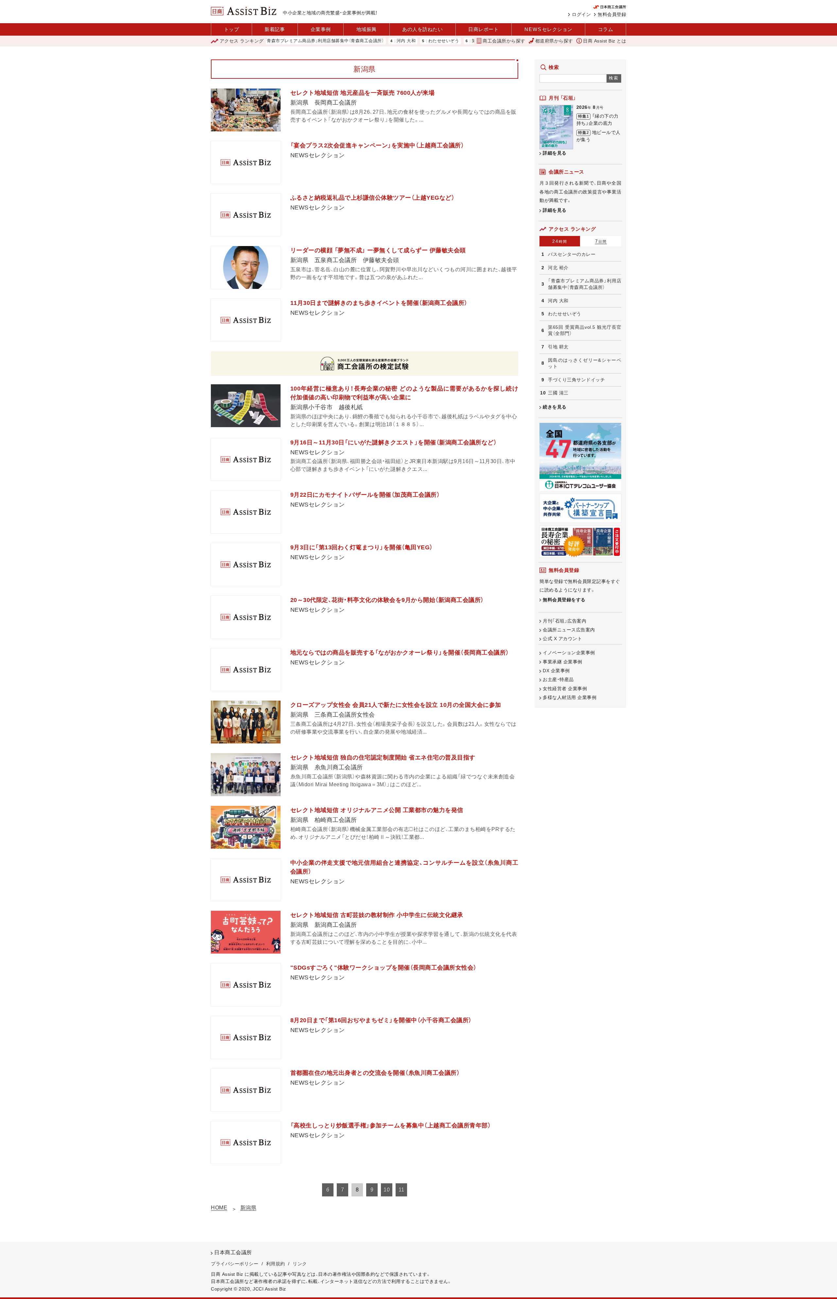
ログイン (581, 14)
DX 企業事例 (556, 670)
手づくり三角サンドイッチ (576, 379)
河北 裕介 (558, 267)
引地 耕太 (558, 346)
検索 (614, 77)
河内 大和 (370, 41)
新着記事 (275, 29)
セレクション (548, 29)
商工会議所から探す (504, 40)
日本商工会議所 (233, 1252)
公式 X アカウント (562, 638)
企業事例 (321, 29)
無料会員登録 (612, 14)
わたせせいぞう (407, 41)
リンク (300, 1263)
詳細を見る (555, 153)
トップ (231, 29)
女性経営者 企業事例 (565, 688)
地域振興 (366, 29)
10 (387, 1189)
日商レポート (483, 29)
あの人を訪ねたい (422, 29)
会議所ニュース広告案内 (569, 629)
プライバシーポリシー (234, 1263)
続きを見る (555, 406)
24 (559, 241)
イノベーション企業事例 (569, 652)
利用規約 (275, 1263)
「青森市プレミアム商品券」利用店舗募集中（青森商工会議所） (288, 41)
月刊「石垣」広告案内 (564, 621)
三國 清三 (558, 392)
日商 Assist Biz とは (604, 40)
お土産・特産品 (558, 679)
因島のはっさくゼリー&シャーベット (584, 363)
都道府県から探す (554, 40)
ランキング (242, 40)
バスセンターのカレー (571, 254)
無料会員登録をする (564, 599)
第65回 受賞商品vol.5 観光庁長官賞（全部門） (584, 330)
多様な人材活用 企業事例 (569, 697)
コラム (605, 29)
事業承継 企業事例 (562, 661)
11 (401, 1189)
